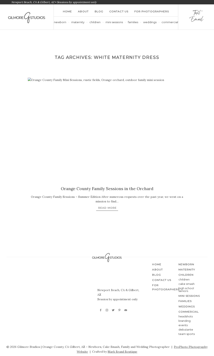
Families (133, 22)
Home (67, 11)
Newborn (60, 22)
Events (183, 325)
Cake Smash (186, 283)
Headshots (185, 316)
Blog (99, 11)
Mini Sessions (114, 22)
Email (196, 20)
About (83, 11)
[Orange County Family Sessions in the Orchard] (107, 130)
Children (184, 279)
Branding (184, 320)
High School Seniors (186, 290)
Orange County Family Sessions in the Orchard (107, 188)
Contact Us (118, 11)
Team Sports (186, 334)
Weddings (150, 22)
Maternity (77, 22)
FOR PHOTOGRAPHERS (151, 11)
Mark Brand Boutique (122, 351)
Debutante (185, 329)
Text (196, 13)
